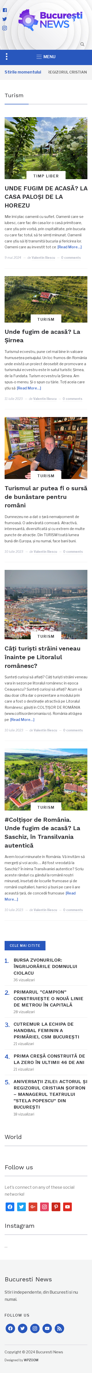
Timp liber (46, 176)
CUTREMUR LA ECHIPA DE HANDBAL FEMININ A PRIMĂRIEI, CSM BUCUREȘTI (46, 1030)
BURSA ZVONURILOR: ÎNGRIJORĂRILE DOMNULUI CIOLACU (45, 966)
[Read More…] (69, 247)
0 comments (71, 258)
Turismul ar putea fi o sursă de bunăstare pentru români (46, 497)
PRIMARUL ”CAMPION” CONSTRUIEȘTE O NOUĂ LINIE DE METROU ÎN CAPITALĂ (48, 998)
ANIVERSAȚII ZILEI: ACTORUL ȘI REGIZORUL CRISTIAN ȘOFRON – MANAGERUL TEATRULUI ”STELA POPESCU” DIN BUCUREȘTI (50, 1094)
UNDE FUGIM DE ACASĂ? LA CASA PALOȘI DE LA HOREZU (46, 197)
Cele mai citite (25, 946)
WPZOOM (31, 1360)
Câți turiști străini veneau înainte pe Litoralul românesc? (42, 657)
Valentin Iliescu (43, 258)
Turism (46, 319)
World (13, 1137)
